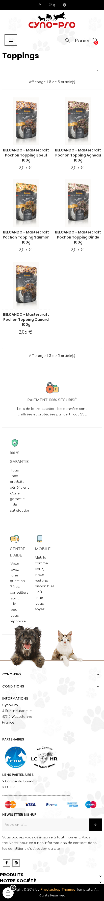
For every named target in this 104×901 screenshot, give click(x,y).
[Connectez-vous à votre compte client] (40, 5)
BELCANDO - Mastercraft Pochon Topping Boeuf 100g (26, 155)
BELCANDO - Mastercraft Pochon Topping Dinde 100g (78, 237)
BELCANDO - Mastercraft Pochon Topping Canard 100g (26, 319)
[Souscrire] (95, 824)
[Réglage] (64, 5)
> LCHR (8, 787)
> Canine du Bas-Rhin (20, 781)
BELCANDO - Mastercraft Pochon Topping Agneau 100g (78, 155)
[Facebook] (6, 863)
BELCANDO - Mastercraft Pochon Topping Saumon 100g (26, 237)
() (52, 6)
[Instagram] (16, 863)
